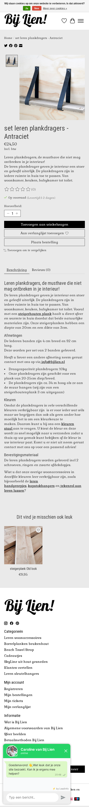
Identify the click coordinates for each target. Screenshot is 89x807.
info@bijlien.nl (53, 362)
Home (8, 38)
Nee (36, 8)
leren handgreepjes (21, 483)
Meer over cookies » (55, 8)
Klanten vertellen (18, 668)
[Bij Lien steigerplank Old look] (23, 545)
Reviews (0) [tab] (41, 270)
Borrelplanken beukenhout (26, 644)
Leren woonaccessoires (22, 638)
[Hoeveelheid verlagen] (8, 213)
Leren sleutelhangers (21, 674)
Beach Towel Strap (19, 650)
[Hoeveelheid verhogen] (16, 213)
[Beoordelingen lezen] (17, 189)
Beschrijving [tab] (17, 270)
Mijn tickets (13, 701)
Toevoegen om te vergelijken (26, 250)
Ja (26, 8)
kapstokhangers (41, 486)
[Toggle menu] (81, 21)
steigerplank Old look (23, 569)
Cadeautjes (13, 656)
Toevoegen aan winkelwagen (44, 224)
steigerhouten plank (35, 314)
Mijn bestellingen (18, 695)
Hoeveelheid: (13, 206)
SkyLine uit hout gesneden (26, 662)
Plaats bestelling (44, 242)
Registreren (13, 689)
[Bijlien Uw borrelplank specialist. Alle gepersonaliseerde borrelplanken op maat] (25, 20)
